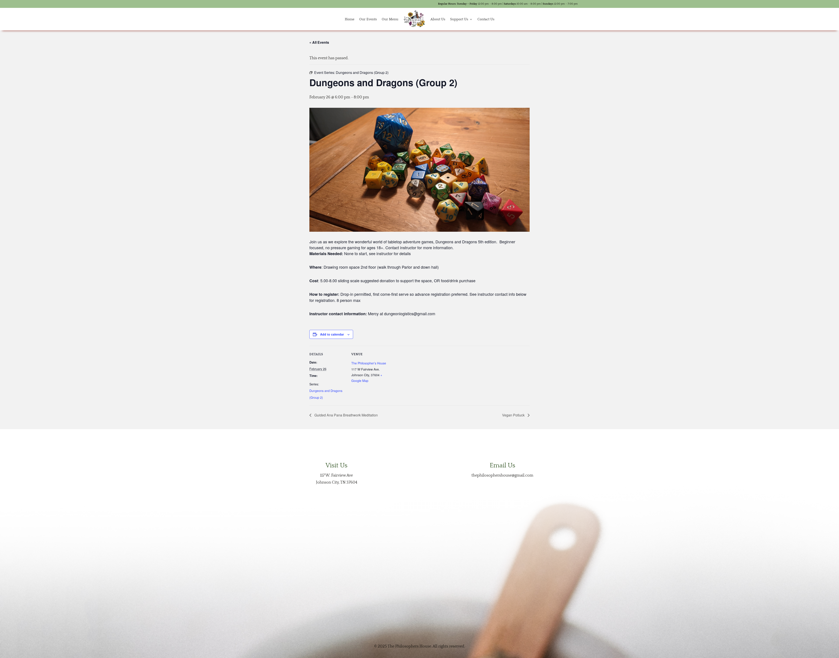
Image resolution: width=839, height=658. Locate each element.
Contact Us (485, 19)
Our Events (368, 19)
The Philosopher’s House (368, 363)
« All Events (319, 42)
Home (349, 19)
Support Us (459, 19)
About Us (437, 19)
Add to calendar (332, 334)
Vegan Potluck (513, 415)
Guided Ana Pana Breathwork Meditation (346, 415)
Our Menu (390, 19)
